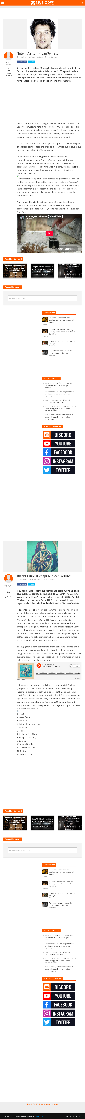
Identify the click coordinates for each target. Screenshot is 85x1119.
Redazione (19, 275)
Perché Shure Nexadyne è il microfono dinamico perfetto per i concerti (59, 385)
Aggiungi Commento (8, 74)
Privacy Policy (40, 1116)
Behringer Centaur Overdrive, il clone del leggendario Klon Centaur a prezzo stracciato (60, 408)
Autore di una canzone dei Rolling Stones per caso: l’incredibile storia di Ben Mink (15, 269)
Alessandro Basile (8, 63)
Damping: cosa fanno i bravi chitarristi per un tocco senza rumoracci (60, 394)
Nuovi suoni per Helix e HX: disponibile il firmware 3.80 (57, 401)
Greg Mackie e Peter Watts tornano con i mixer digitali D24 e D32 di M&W (42, 269)
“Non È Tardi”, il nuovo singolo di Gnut (42, 1104)
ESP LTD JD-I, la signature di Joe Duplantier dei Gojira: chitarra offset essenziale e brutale (69, 267)
